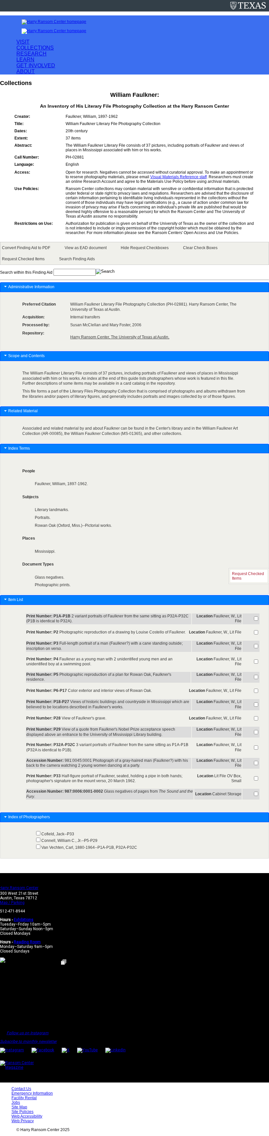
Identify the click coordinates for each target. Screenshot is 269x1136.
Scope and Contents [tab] (26, 356)
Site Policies (22, 1111)
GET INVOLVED (35, 65)
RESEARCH (31, 53)
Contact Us (21, 1088)
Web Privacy (22, 1121)
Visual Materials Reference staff (178, 177)
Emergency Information (32, 1093)
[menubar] (134, 253)
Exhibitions (23, 919)
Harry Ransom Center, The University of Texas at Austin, (119, 337)
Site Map (19, 1107)
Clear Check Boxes (200, 248)
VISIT (23, 42)
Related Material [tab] (23, 411)
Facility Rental (24, 1098)
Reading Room (27, 942)
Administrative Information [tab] (31, 287)
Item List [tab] (15, 599)
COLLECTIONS (35, 48)
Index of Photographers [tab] (29, 817)
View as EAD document (86, 248)
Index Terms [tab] (19, 448)
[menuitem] (27, 248)
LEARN (25, 59)
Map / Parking (12, 902)
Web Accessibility (26, 1116)
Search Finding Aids (77, 259)
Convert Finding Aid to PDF (26, 248)
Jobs (15, 1102)
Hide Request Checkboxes (145, 248)
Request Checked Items (23, 259)
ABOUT (25, 71)
